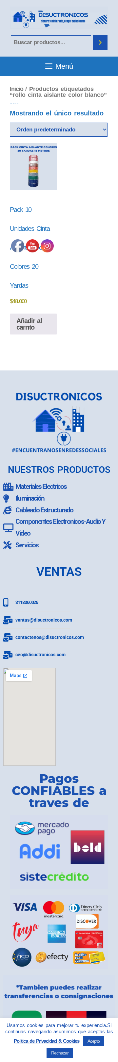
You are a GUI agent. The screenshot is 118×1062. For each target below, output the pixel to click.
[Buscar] (100, 42)
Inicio (16, 88)
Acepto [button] (94, 1041)
